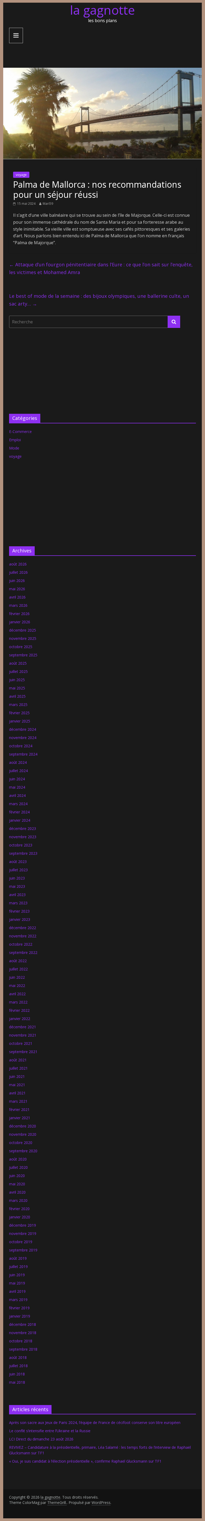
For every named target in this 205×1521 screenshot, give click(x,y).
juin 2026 (17, 580)
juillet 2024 (18, 770)
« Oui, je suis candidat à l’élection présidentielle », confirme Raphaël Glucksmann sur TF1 (85, 1461)
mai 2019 (17, 1283)
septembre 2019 (23, 1250)
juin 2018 (17, 1373)
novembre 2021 (22, 1035)
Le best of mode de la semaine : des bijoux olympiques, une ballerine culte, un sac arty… (99, 300)
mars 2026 (18, 605)
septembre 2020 (23, 1150)
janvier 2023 (19, 919)
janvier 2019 (19, 1316)
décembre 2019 (22, 1225)
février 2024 (19, 811)
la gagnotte (102, 10)
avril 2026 (17, 597)
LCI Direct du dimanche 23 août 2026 (41, 1439)
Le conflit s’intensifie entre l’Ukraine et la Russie (49, 1430)
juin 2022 (17, 977)
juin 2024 (17, 778)
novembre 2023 (22, 836)
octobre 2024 (20, 745)
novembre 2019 (22, 1233)
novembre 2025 (22, 638)
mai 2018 (17, 1382)
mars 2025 (18, 704)
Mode (14, 448)
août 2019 (18, 1258)
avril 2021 (17, 1092)
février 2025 (19, 712)
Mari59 (48, 203)
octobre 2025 (20, 646)
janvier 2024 (19, 820)
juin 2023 (17, 878)
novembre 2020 (22, 1134)
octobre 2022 (20, 944)
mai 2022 (17, 985)
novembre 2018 (22, 1332)
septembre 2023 (23, 853)
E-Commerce (20, 431)
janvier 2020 (19, 1216)
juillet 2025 (18, 671)
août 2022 (18, 960)
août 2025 (18, 663)
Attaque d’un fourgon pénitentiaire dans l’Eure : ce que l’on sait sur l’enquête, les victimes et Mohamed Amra (101, 268)
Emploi (15, 439)
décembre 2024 (22, 729)
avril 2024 (17, 795)
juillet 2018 (18, 1365)
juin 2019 (17, 1274)
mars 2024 (18, 803)
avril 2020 (17, 1192)
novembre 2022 (22, 935)
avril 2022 (17, 993)
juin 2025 (17, 679)
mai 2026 (17, 588)
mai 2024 (17, 787)
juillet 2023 (18, 869)
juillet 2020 (18, 1167)
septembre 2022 (23, 952)
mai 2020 (17, 1183)
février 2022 (19, 1010)
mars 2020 (18, 1200)
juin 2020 (17, 1175)
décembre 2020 (22, 1126)
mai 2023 (17, 886)
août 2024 (18, 762)
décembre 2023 (22, 828)
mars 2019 (18, 1299)
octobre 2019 (20, 1241)
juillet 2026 (18, 572)
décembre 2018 (22, 1324)
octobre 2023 (20, 845)
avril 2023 (17, 894)
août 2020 (18, 1159)
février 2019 (19, 1307)
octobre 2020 (20, 1142)
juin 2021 (17, 1076)
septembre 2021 (23, 1051)
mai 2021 (17, 1084)
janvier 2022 (19, 1018)
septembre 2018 (23, 1349)
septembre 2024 (23, 754)
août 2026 (18, 564)
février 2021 (19, 1109)
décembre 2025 (22, 630)
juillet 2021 (18, 1068)
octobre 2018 (20, 1340)
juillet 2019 (18, 1266)
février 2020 (19, 1208)
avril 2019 (17, 1291)
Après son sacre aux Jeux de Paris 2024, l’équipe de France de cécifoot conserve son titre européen (94, 1422)
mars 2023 (18, 902)
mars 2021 (18, 1101)
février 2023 (19, 911)
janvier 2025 (19, 721)
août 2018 (18, 1357)
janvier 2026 (19, 621)
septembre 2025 (23, 654)
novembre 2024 (22, 737)
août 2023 (18, 861)
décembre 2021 (22, 1026)
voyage (21, 174)
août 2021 (18, 1059)
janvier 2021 (19, 1117)
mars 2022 (18, 1002)
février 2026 (19, 613)
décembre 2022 (22, 927)
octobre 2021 (20, 1043)
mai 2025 (17, 688)
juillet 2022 (18, 969)
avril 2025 (17, 696)
